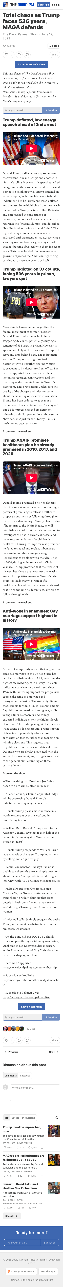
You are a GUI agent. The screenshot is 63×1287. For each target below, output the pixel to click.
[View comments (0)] (19, 54)
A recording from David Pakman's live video (22, 1194)
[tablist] (17, 1075)
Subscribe (43, 4)
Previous (13, 1052)
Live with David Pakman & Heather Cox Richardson (20, 1186)
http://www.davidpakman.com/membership (30, 967)
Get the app (48, 1271)
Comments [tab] (11, 1075)
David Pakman (24, 1143)
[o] (54, 1188)
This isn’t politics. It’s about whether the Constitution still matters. (23, 1137)
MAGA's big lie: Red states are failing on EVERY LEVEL (23, 1157)
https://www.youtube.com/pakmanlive (26, 997)
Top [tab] (7, 1117)
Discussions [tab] (28, 1117)
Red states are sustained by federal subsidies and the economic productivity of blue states (23, 1165)
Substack (15, 1279)
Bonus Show (22, 937)
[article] (31, 1137)
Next (52, 1052)
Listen (55, 45)
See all (9, 1216)
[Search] (57, 1117)
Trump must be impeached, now (22, 1129)
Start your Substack (22, 1271)
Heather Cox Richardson (29, 1203)
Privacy (34, 1259)
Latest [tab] (15, 1117)
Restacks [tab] (25, 1075)
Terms (43, 1259)
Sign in (56, 4)
